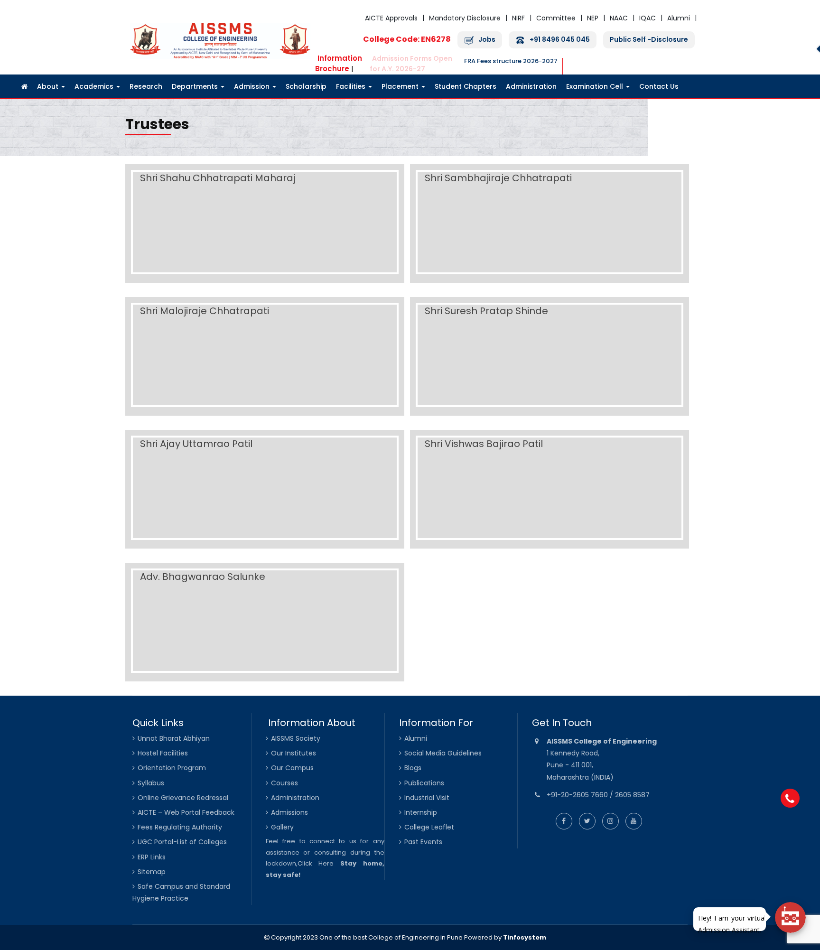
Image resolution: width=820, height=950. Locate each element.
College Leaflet (429, 827)
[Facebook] (564, 821)
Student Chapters (465, 86)
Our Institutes (293, 753)
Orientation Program (172, 768)
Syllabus (151, 783)
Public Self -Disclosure (649, 39)
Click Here (316, 863)
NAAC (619, 18)
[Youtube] (633, 821)
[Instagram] (610, 821)
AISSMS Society (295, 738)
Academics (95, 86)
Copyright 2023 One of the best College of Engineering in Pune (366, 937)
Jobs (486, 39)
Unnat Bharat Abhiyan (174, 738)
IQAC (647, 18)
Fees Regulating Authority (180, 827)
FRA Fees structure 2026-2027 (511, 60)
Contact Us (659, 86)
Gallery (282, 827)
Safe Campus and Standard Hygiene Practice (181, 892)
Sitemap (152, 871)
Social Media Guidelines (443, 753)
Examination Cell (595, 86)
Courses (284, 783)
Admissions (289, 812)
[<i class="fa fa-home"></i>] (24, 86)
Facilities (351, 86)
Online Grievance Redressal (183, 797)
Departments (196, 86)
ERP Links (152, 857)
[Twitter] (587, 821)
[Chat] (790, 917)
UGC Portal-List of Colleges (182, 842)
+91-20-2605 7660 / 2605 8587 (598, 795)
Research (146, 86)
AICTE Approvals (391, 18)
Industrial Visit (426, 797)
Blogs (412, 768)
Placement (401, 86)
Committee (556, 18)
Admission (252, 86)
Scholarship (306, 86)
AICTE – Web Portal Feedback (186, 812)
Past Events (423, 842)
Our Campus (292, 768)
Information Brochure (338, 63)
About (48, 86)
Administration (531, 86)
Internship (420, 812)
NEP (592, 18)
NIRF (518, 18)
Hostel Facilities (163, 753)
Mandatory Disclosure (465, 18)
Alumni (678, 18)
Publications (424, 783)
